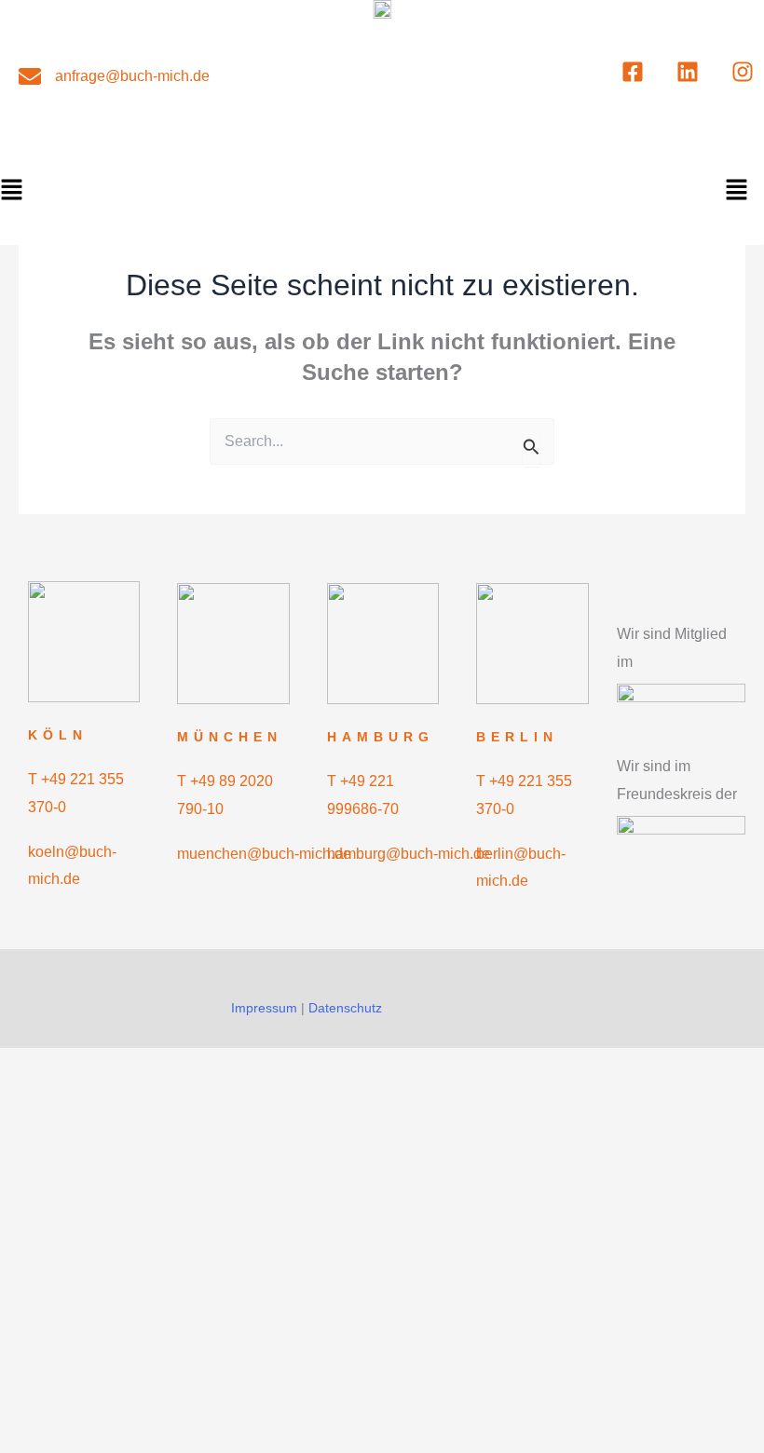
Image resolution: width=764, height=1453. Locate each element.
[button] (736, 190)
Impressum (264, 1007)
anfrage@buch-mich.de (132, 76)
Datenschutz (345, 1007)
